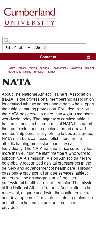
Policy (11, 67)
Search (41, 48)
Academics (59, 67)
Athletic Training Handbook (34, 67)
